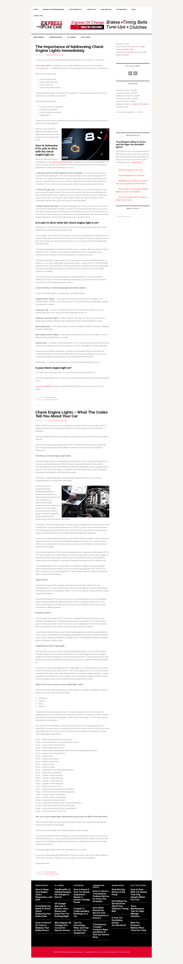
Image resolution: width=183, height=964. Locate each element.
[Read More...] (137, 162)
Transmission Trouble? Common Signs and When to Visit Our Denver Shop (101, 930)
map (142, 47)
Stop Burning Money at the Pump (132, 175)
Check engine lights (43, 66)
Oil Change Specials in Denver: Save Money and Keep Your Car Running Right (62, 910)
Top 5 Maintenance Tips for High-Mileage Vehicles (138, 911)
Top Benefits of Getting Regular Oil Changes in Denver (63, 893)
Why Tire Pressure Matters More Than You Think (138, 926)
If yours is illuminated (43, 386)
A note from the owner (140, 104)
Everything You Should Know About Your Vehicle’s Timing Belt (120, 906)
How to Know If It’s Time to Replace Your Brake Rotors (43, 926)
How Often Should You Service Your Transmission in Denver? (101, 912)
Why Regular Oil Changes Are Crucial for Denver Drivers (63, 926)
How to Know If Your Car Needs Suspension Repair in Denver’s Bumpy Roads (82, 895)
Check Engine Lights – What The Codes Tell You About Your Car (71, 414)
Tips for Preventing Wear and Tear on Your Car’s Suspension (81, 927)
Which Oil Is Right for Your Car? (131, 170)
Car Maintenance (50, 397)
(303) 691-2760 (128, 49)
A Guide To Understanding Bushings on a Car (81, 912)
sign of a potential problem (62, 162)
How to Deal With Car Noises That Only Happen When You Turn (139, 894)
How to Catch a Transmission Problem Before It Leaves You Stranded (101, 896)
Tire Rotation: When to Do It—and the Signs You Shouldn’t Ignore (131, 144)
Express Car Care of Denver (49, 24)
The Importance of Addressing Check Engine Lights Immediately (69, 48)
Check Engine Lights (52, 399)
